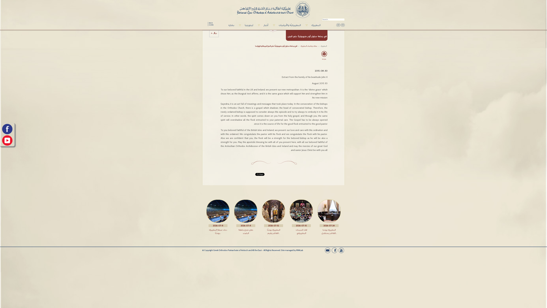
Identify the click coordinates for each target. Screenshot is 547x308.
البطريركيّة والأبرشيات (290, 25)
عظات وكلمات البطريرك (309, 46)
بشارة (231, 25)
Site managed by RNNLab (292, 250)
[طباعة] (324, 54)
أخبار (266, 25)
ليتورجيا (249, 25)
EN (343, 25)
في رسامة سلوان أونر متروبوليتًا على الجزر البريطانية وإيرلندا (276, 46)
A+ (215, 33)
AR (338, 25)
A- (212, 33)
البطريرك (316, 25)
